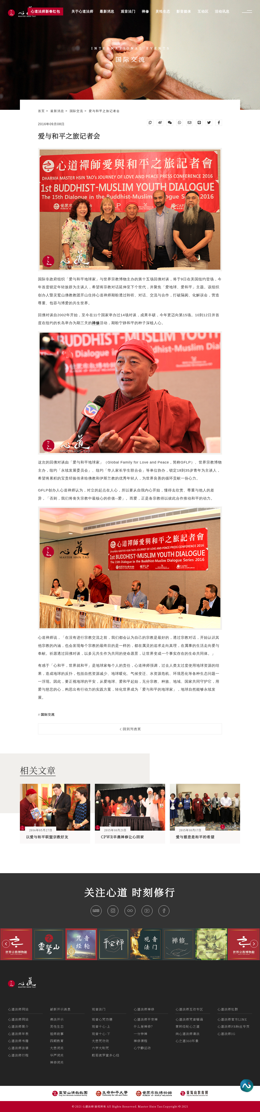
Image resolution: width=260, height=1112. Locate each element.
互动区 (203, 11)
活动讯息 (222, 11)
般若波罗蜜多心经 (105, 1055)
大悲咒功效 (100, 1040)
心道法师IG (226, 1033)
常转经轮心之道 (188, 1026)
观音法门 (99, 1009)
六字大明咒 (100, 1048)
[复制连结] (150, 123)
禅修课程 (140, 1040)
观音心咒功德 (102, 1019)
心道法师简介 (18, 1026)
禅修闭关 (57, 1062)
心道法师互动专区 (189, 1009)
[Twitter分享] (209, 123)
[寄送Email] (189, 123)
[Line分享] (199, 123)
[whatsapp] (180, 123)
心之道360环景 (187, 1040)
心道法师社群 (227, 1009)
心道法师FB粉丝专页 (233, 1026)
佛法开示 (57, 1019)
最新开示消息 (60, 1009)
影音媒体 (184, 11)
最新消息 (57, 111)
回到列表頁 (131, 728)
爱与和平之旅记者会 (104, 111)
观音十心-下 (101, 1033)
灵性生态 (57, 1026)
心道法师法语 (18, 1048)
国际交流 (77, 111)
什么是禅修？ (144, 1026)
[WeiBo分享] (160, 123)
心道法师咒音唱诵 (189, 1019)
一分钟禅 (140, 1033)
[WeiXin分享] (170, 123)
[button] (6, 944)
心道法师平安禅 (146, 1019)
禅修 (145, 11)
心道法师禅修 (144, 1009)
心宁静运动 (142, 1048)
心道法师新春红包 (45, 11)
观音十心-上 (101, 1026)
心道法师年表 (18, 1033)
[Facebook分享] (219, 123)
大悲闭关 (57, 1048)
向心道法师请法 (188, 1033)
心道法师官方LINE (232, 1019)
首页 (42, 111)
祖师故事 (57, 1033)
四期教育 (57, 1040)
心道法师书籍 (18, 1040)
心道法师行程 (18, 1055)
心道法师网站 (18, 1009)
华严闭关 (57, 1055)
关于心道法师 (82, 11)
